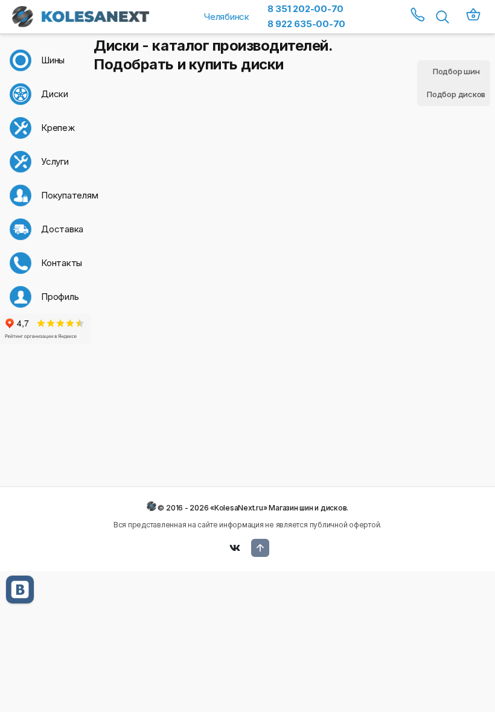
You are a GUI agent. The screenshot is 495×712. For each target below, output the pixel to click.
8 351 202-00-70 (305, 8)
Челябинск (226, 16)
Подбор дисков (456, 94)
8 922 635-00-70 (306, 24)
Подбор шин (456, 71)
